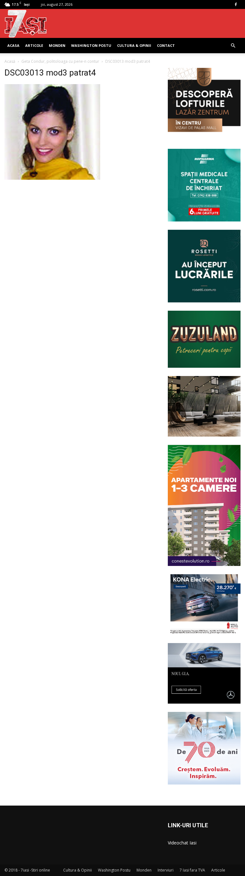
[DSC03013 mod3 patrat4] (52, 178)
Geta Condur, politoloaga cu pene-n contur (60, 61)
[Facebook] (236, 4)
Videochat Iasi (182, 843)
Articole (34, 45)
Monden (57, 45)
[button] (233, 46)
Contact (166, 45)
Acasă (9, 61)
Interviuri (166, 870)
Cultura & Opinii (134, 45)
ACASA (13, 45)
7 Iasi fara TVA (192, 870)
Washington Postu (91, 45)
